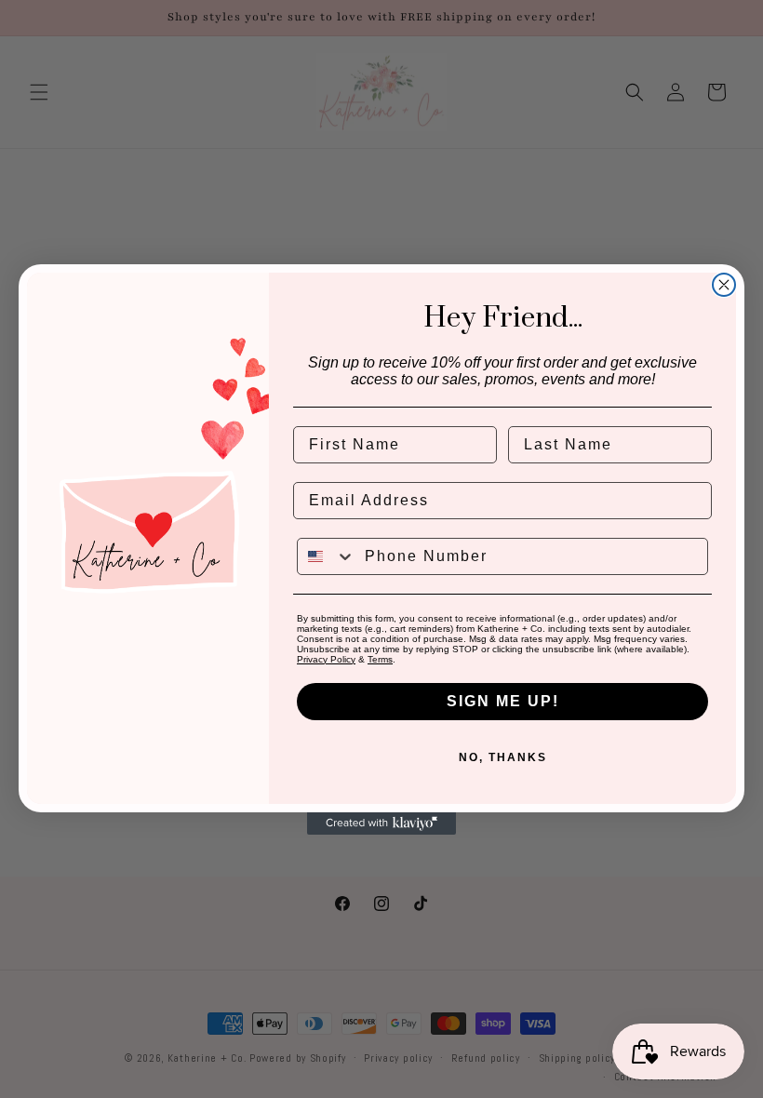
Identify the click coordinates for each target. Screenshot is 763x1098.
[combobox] (326, 556)
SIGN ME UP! (503, 701)
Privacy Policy (326, 659)
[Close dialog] (724, 285)
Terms (380, 659)
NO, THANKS (503, 757)
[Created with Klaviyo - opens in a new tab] (381, 823)
